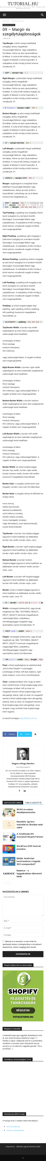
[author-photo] (23, 760)
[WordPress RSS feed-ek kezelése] (9, 849)
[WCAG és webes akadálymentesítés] (9, 812)
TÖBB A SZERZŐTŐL (33, 803)
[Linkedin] (26, 790)
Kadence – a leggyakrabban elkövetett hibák (29, 873)
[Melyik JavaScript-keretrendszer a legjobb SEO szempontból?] (9, 861)
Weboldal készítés (18, 21)
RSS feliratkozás (13, 1126)
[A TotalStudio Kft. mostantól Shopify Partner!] (9, 836)
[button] (4, 14)
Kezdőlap (6, 21)
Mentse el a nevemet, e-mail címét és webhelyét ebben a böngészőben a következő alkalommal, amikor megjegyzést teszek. (22, 944)
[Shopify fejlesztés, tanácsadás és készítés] (23, 1020)
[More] (35, 734)
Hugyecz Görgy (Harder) (23, 763)
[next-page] (8, 883)
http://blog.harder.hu (23, 767)
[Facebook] (20, 790)
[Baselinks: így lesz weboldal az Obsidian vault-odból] (9, 824)
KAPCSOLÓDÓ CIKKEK (13, 803)
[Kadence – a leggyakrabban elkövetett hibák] (9, 873)
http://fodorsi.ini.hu (28, 718)
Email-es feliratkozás (15, 1130)
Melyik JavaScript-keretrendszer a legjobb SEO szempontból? (28, 861)
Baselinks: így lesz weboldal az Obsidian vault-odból (30, 824)
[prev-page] (4, 883)
